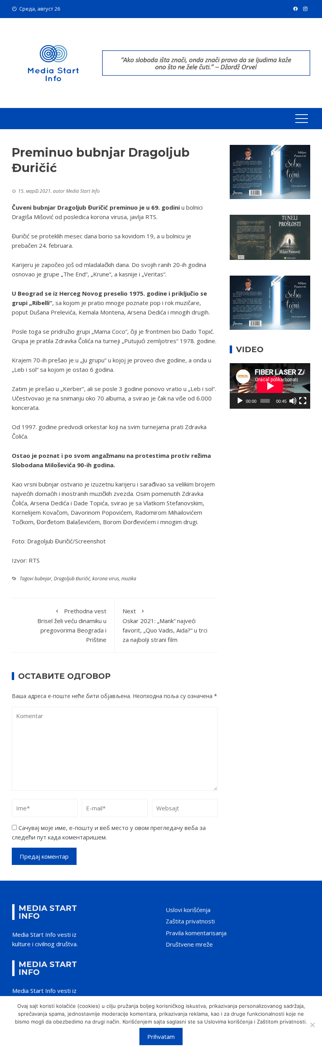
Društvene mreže (189, 944)
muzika (128, 578)
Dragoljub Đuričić (72, 578)
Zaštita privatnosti (190, 921)
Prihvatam (161, 1036)
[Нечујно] (293, 401)
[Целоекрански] (303, 401)
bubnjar (43, 578)
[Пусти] (240, 401)
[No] (312, 1025)
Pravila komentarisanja (196, 933)
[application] (270, 385)
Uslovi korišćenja (188, 910)
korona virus (105, 578)
